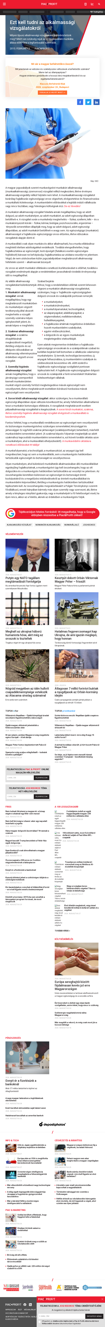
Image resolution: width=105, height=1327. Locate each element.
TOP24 (11, 711)
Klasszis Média (11, 1319)
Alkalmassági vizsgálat (19, 525)
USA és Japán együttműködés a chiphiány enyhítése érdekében (32, 1146)
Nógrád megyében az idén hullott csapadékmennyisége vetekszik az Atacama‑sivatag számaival (27, 692)
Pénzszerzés (13, 1038)
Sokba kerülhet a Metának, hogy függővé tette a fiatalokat (32, 1216)
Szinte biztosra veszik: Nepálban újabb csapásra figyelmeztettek (76, 716)
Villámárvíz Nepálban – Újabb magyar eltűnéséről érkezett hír (77, 726)
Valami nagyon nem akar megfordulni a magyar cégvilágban (83, 1159)
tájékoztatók (24, 1317)
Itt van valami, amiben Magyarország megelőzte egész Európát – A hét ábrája (27, 736)
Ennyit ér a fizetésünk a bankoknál (20, 870)
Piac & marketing (15, 1210)
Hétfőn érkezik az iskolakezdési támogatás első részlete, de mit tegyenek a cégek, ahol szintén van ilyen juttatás (76, 1201)
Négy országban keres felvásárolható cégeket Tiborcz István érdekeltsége (81, 888)
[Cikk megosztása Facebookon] (80, 102)
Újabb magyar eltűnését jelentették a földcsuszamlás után (22, 726)
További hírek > (62, 931)
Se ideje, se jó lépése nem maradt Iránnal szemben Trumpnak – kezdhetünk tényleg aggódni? (74, 757)
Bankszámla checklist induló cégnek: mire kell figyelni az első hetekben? (81, 1174)
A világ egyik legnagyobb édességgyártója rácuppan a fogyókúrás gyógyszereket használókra (26, 1194)
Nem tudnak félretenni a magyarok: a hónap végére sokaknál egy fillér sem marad (25, 812)
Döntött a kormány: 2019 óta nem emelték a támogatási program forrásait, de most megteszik (25, 899)
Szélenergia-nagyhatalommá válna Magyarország (70, 1014)
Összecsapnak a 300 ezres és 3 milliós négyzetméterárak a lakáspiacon (22, 861)
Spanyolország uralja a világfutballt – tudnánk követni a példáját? (26, 753)
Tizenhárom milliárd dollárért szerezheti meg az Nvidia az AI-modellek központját (79, 864)
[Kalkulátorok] (85, 4)
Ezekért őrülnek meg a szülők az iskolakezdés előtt (32, 1242)
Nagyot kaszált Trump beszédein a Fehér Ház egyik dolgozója (26, 842)
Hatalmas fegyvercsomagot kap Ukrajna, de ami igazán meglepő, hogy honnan (76, 635)
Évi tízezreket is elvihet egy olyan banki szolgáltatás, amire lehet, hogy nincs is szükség (77, 1004)
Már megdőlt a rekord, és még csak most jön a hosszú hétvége (76, 1023)
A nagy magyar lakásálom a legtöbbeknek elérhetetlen (24, 1099)
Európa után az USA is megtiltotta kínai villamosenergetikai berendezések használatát (33, 1160)
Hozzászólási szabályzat (16, 1313)
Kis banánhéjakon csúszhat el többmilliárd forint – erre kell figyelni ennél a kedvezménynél (27, 888)
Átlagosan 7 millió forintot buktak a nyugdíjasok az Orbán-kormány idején (76, 692)
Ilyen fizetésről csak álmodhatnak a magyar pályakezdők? (25, 851)
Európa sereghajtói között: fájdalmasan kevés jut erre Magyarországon (72, 985)
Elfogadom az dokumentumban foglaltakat (70, 1322)
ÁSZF (20, 1310)
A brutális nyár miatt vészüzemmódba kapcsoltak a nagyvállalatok (73, 1186)
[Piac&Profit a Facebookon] (25, 1304)
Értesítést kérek (94, 1316)
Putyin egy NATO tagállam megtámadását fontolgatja (23, 579)
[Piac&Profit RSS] (30, 1304)
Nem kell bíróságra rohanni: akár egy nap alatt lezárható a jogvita (26, 822)
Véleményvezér (14, 534)
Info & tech (12, 1140)
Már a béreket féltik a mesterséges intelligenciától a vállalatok (23, 1202)
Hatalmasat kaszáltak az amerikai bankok (24, 1115)
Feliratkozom (41, 778)
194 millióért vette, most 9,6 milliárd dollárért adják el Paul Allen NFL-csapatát (78, 835)
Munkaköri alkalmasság (48, 525)
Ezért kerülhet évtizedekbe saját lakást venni (25, 1108)
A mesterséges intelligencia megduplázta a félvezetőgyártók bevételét (32, 1174)
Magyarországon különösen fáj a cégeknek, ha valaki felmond (82, 1146)
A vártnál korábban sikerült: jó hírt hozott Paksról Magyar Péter (77, 746)
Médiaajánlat (30, 1310)
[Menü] (4, 4)
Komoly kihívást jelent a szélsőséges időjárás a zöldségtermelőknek (26, 878)
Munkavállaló (71, 525)
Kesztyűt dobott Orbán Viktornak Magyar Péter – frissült (76, 579)
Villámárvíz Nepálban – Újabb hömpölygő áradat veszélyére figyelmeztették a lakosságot (27, 716)
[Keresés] (99, 4)
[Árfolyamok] (92, 4)
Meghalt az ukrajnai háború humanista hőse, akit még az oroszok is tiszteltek (24, 635)
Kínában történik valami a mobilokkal (29, 1229)
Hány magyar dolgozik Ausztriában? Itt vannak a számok (27, 832)
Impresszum (10, 1310)
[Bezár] (102, 1299)
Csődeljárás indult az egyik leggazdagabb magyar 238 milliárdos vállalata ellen (78, 813)
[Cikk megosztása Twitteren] (88, 102)
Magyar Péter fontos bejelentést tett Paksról (25, 745)
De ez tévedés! (72, 206)
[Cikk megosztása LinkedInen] (97, 102)
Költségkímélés (64, 939)
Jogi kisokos (89, 525)
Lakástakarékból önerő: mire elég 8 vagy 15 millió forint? (74, 736)
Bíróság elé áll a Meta (17, 1255)
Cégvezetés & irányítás (68, 1140)
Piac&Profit (42, 48)
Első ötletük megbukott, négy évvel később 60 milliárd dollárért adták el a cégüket (81, 907)
